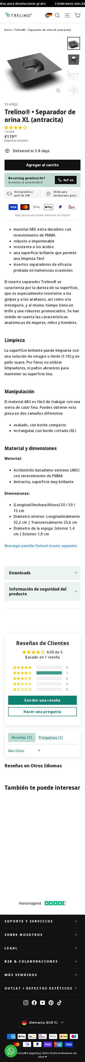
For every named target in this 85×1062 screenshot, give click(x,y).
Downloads (20, 572)
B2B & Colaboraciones (31, 961)
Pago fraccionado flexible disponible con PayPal (42, 215)
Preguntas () (51, 737)
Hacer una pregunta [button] (42, 711)
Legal (11, 948)
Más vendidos (21, 974)
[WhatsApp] (11, 1051)
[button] (16, 127)
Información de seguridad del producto (37, 591)
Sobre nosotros (24, 934)
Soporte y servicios (29, 921)
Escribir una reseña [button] (42, 700)
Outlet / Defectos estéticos (39, 988)
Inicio (8, 29)
